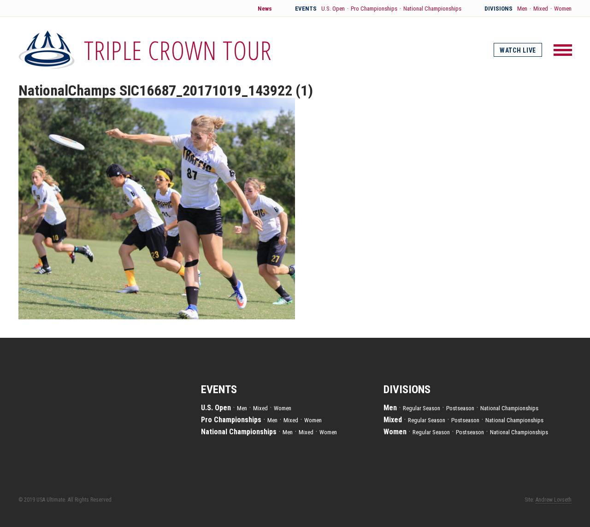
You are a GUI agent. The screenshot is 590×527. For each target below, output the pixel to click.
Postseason (460, 408)
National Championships (432, 9)
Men (522, 9)
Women (563, 9)
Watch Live (518, 50)
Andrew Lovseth (554, 500)
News (265, 9)
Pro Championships (374, 9)
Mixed (540, 9)
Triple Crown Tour (178, 49)
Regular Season (421, 408)
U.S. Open (333, 9)
